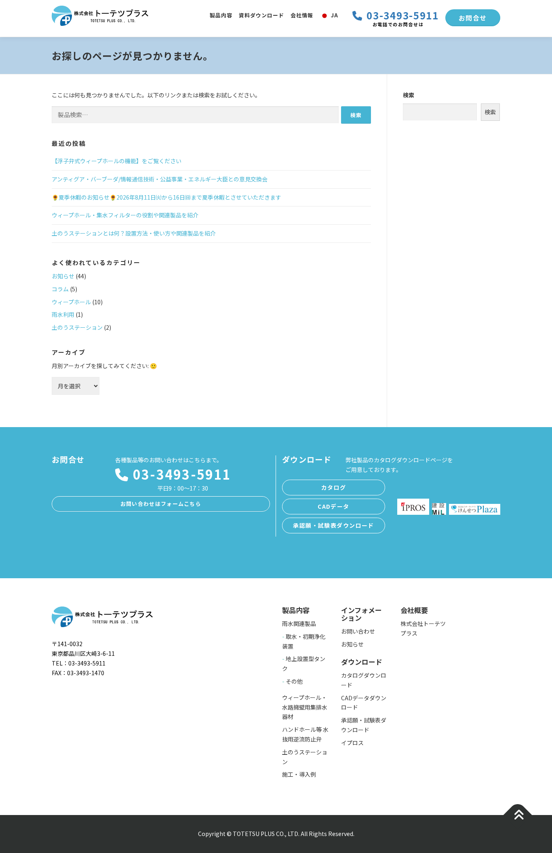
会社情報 (302, 15)
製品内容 (221, 15)
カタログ (333, 487)
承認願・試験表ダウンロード (333, 525)
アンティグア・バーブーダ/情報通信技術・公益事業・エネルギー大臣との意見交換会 (160, 179)
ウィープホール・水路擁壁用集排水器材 (304, 707)
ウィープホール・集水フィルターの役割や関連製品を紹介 (125, 215)
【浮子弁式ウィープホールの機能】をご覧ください (116, 161)
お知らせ (63, 276)
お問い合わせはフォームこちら (160, 504)
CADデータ (333, 506)
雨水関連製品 (299, 623)
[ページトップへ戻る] (518, 815)
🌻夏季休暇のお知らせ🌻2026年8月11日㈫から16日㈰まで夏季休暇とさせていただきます (166, 197)
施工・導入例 (299, 774)
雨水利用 (63, 314)
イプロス (352, 743)
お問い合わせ (358, 631)
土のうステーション (77, 327)
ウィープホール (71, 302)
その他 (294, 681)
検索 (408, 95)
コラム (60, 289)
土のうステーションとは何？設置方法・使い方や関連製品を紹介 (134, 233)
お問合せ (473, 18)
